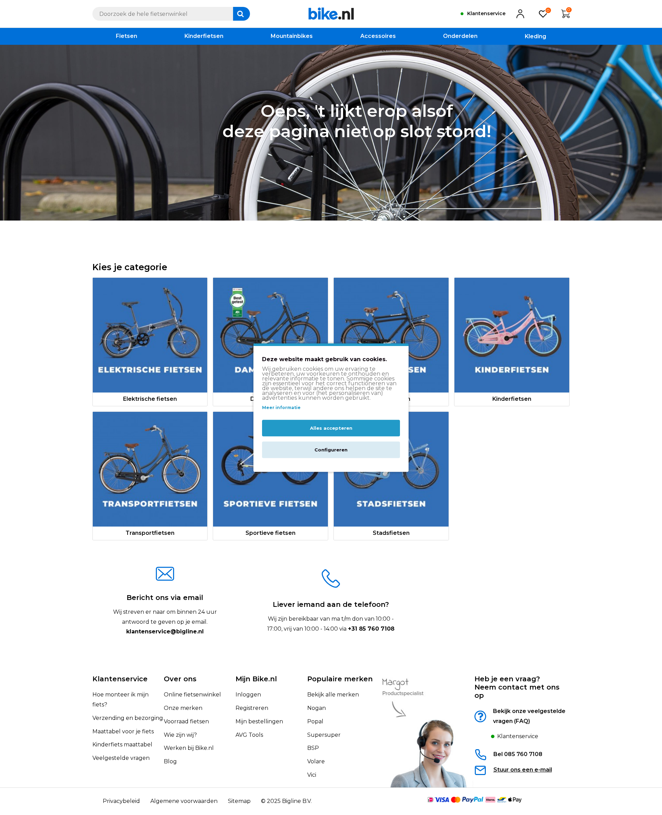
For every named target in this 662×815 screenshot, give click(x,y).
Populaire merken (340, 679)
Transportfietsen (150, 533)
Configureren (331, 449)
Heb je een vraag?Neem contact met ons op (517, 687)
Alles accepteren (331, 428)
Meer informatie (281, 407)
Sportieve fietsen (270, 533)
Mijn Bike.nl (256, 679)
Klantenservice (120, 679)
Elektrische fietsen (150, 399)
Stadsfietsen (391, 533)
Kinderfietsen (511, 399)
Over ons (180, 679)
